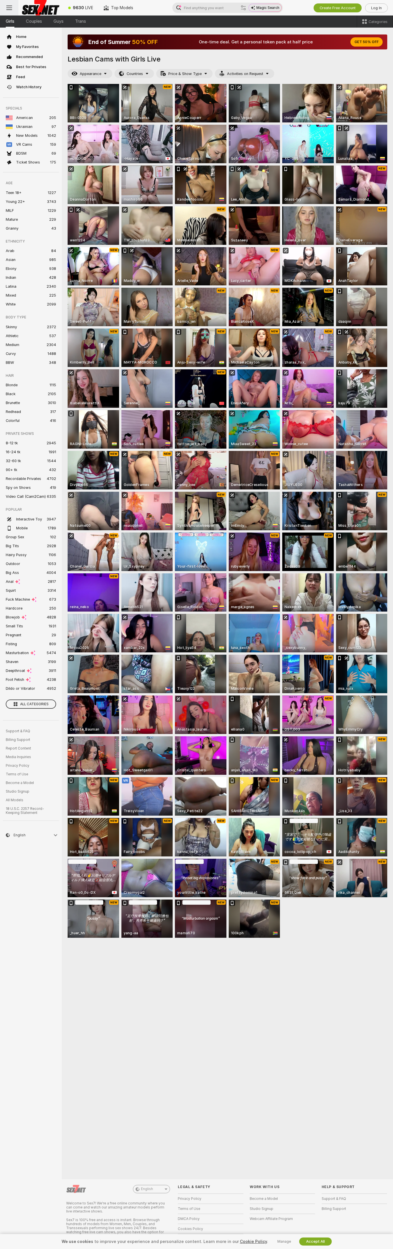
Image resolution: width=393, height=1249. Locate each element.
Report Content (18, 748)
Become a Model (20, 783)
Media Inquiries (18, 757)
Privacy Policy (17, 766)
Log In (376, 8)
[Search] (243, 8)
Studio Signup (17, 791)
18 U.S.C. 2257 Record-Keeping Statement (25, 811)
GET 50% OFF (366, 42)
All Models (14, 800)
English (147, 1189)
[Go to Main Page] (40, 8)
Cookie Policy (253, 1241)
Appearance (90, 74)
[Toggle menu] (9, 8)
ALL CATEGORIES (34, 704)
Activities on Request (245, 74)
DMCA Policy (189, 1219)
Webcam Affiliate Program (271, 1219)
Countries (135, 74)
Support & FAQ (18, 731)
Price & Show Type (185, 74)
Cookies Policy (190, 1229)
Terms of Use (17, 774)
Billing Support (18, 740)
